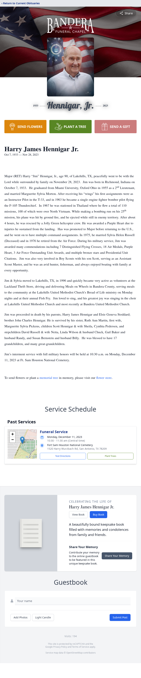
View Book (78, 514)
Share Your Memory (117, 555)
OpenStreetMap (74, 652)
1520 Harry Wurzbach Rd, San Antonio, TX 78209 (77, 448)
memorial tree (48, 377)
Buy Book (98, 514)
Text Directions (62, 456)
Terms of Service (80, 646)
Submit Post (120, 617)
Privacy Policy (60, 646)
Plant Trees (110, 456)
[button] (22, 440)
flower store (104, 377)
